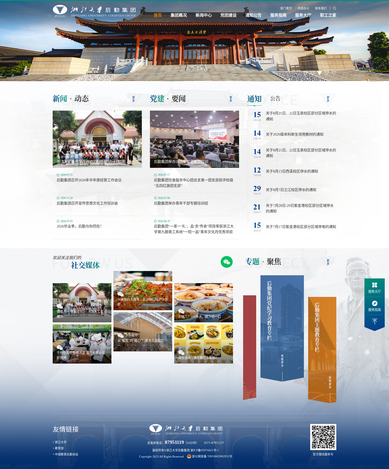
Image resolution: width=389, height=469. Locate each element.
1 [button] (305, 73)
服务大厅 (303, 15)
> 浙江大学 (60, 442)
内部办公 (303, 8)
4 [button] (326, 73)
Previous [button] (58, 139)
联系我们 (321, 8)
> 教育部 (58, 448)
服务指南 (278, 15)
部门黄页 (286, 8)
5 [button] (333, 73)
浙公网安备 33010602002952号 (212, 456)
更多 (133, 99)
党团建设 (228, 15)
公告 (275, 98)
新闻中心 (204, 15)
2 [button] (312, 73)
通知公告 (253, 15)
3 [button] (319, 73)
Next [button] (136, 139)
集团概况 (179, 15)
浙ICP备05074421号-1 (204, 450)
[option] (194, 40)
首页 (158, 15)
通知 (254, 98)
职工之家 (328, 15)
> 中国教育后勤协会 (65, 454)
